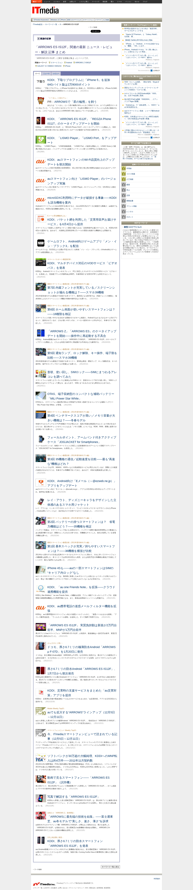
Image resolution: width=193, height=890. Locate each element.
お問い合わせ (62, 888)
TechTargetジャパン (145, 25)
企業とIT (73, 1)
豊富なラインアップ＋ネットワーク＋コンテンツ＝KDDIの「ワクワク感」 (141, 89)
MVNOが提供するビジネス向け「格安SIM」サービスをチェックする (141, 30)
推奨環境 (107, 888)
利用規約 (157, 879)
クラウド (98, 20)
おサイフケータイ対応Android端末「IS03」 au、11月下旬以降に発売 (141, 94)
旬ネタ (137, 1)
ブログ (145, 1)
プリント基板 (131, 206)
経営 (64, 1)
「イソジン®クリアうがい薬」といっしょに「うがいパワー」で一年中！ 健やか (141, 57)
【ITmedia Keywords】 (41, 20)
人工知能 (106, 20)
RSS (86, 888)
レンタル (129, 212)
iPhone (63, 20)
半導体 (129, 168)
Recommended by (144, 70)
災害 (128, 195)
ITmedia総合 (38, 24)
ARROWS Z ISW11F (83, 63)
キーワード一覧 (51, 24)
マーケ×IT (95, 1)
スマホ (119, 1)
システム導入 (84, 1)
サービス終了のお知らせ (141, 143)
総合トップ (37, 1)
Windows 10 (55, 20)
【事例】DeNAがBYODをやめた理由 (138, 40)
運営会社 (92, 888)
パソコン (128, 1)
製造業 (105, 1)
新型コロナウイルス (74, 20)
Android (69, 63)
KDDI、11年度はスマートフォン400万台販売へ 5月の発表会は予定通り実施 (141, 118)
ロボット (129, 217)
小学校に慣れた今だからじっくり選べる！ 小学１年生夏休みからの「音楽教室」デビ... (141, 132)
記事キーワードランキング (141, 164)
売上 (128, 190)
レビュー (56, 73)
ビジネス (57, 1)
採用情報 (100, 888)
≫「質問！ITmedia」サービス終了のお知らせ (139, 158)
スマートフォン (88, 20)
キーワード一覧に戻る (110, 867)
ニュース (47, 1)
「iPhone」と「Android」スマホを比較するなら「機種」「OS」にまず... (141, 45)
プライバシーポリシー (76, 888)
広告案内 (54, 888)
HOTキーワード (141, 223)
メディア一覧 (37, 888)
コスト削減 (130, 174)
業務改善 (129, 201)
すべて (37, 73)
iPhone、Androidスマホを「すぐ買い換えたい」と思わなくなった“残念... (141, 51)
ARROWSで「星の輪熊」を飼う (75, 101)
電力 (112, 1)
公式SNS (46, 888)
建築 (128, 185)
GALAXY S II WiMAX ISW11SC (49, 66)
